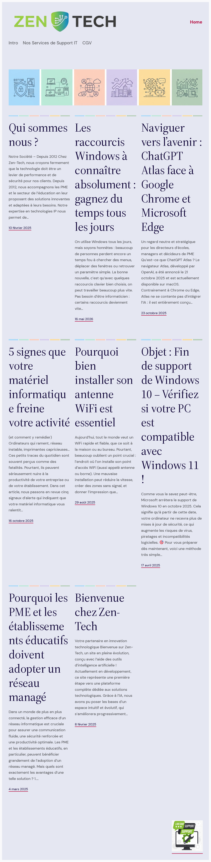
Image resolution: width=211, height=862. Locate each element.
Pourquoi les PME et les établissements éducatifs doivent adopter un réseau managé (38, 647)
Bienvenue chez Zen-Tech (99, 612)
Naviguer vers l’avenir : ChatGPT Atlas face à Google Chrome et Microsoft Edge (171, 177)
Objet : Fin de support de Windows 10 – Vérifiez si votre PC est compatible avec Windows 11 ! (170, 415)
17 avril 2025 (150, 565)
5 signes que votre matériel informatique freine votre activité (39, 387)
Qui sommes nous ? (38, 134)
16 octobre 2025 (21, 521)
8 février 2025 (85, 724)
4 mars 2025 (18, 789)
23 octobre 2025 (153, 313)
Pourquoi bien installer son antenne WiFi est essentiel (104, 387)
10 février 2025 (20, 228)
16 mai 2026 (84, 319)
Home (196, 22)
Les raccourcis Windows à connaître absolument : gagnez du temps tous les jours (105, 177)
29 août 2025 (85, 502)
